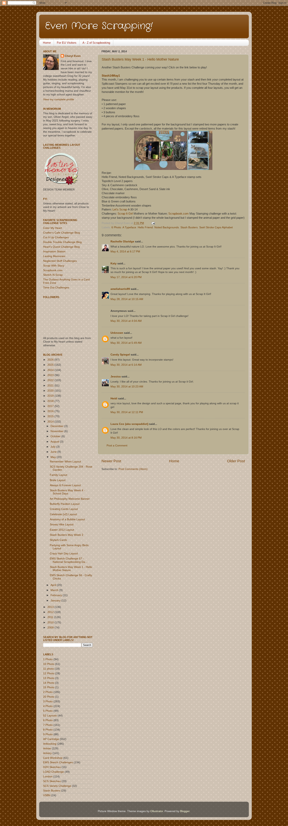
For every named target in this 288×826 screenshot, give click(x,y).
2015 (50, 416)
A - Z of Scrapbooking (96, 42)
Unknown (116, 332)
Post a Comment (117, 445)
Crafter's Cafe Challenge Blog (61, 232)
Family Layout (58, 474)
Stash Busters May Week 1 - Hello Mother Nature (140, 59)
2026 (50, 359)
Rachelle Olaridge (122, 241)
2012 (50, 612)
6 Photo (116, 227)
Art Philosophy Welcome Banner (70, 498)
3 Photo (48, 701)
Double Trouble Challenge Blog (62, 242)
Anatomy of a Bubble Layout (67, 519)
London (48, 776)
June (54, 451)
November (57, 431)
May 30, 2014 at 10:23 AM (126, 386)
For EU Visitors (66, 42)
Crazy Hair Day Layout (64, 553)
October (56, 436)
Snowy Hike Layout (61, 524)
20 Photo (48, 696)
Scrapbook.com (178, 213)
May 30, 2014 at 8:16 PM (126, 437)
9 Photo (48, 734)
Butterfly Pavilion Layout (65, 503)
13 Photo (48, 678)
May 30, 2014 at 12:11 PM (126, 412)
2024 (50, 370)
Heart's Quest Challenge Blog (61, 246)
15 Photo (48, 687)
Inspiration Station (54, 251)
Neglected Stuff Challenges (60, 260)
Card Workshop (52, 757)
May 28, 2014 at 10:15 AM (126, 299)
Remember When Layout (65, 461)
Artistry (47, 753)
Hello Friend (145, 227)
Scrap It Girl (125, 213)
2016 (50, 411)
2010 (50, 622)
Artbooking (49, 743)
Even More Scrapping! (99, 26)
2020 (50, 390)
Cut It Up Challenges (56, 237)
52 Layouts (50, 715)
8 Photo (48, 729)
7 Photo (48, 725)
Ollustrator (156, 811)
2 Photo (48, 692)
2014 (50, 421)
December (57, 426)
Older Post (236, 461)
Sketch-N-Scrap (53, 274)
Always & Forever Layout (65, 485)
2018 (50, 401)
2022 (50, 380)
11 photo (48, 668)
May (54, 457)
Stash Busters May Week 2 (66, 534)
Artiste (47, 748)
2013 (50, 607)
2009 (50, 627)
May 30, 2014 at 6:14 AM (126, 364)
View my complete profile (58, 99)
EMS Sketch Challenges (58, 762)
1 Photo (48, 659)
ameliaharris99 (120, 288)
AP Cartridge (51, 739)
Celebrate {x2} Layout (63, 514)
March (55, 590)
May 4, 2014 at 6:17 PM (125, 251)
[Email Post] (152, 223)
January (56, 600)
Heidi (113, 398)
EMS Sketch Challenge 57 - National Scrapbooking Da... (68, 560)
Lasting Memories (54, 256)
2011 (50, 617)
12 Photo (48, 673)
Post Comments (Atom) (133, 469)
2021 (50, 385)
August (55, 441)
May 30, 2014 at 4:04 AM (126, 320)
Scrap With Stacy (53, 265)
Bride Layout (57, 480)
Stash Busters (189, 227)
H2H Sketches (52, 767)
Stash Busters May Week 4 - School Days (67, 492)
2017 (50, 406)
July (53, 446)
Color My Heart (52, 228)
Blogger (184, 811)
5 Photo (48, 710)
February (57, 595)
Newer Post (111, 461)
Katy (113, 263)
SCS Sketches (52, 781)
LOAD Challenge (53, 771)
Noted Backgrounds (166, 227)
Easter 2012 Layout (62, 529)
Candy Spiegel (120, 354)
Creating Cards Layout (64, 509)
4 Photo (48, 706)
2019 (50, 395)
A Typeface (129, 227)
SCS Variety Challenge (57, 785)
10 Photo (48, 664)
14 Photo (48, 682)
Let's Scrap (119, 209)
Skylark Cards (58, 540)
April (54, 585)
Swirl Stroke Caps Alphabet (216, 227)
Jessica (115, 376)
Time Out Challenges (56, 287)
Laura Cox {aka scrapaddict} (129, 424)
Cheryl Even (73, 55)
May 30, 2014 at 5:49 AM (126, 342)
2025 (50, 364)
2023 (50, 375)
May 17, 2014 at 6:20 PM (126, 277)
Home (47, 42)
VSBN (46, 795)
